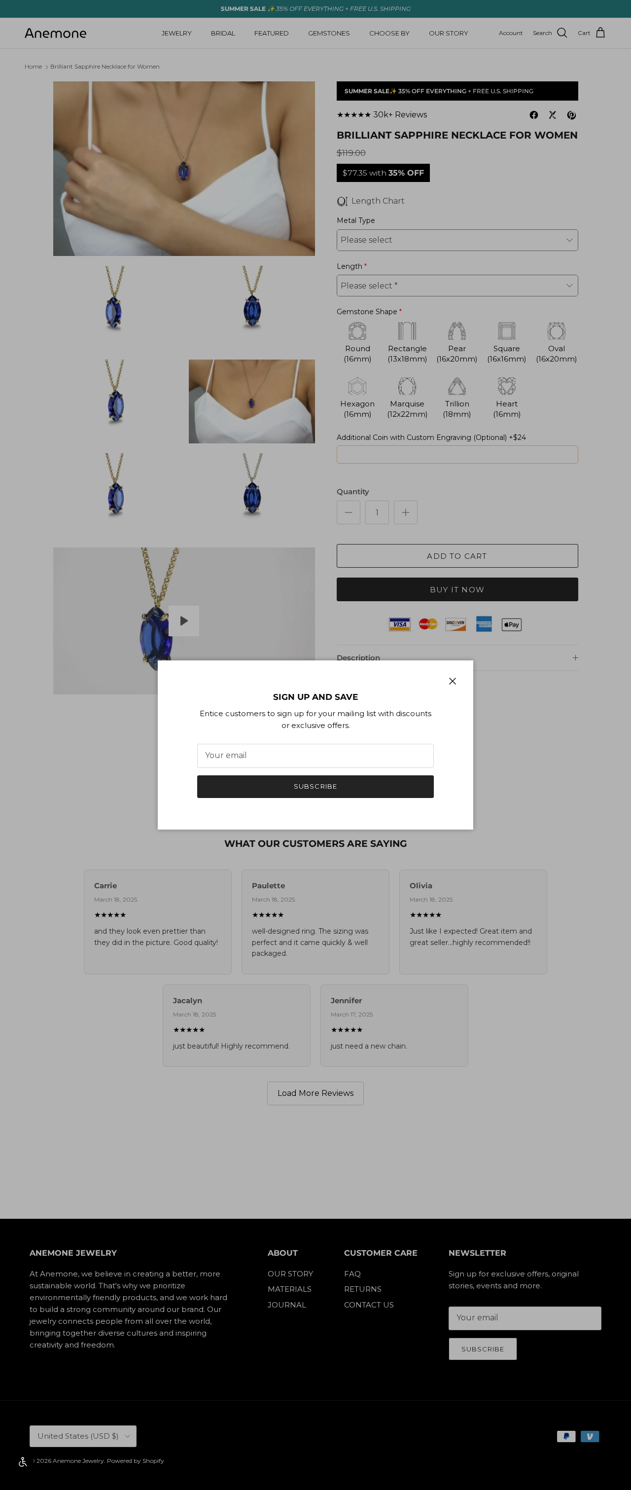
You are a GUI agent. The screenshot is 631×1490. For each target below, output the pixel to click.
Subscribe (315, 786)
